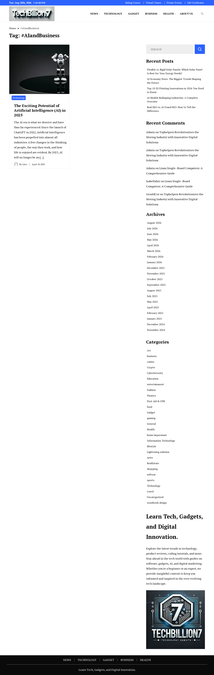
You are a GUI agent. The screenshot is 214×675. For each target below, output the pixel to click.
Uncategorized (155, 497)
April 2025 (153, 307)
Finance (151, 395)
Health (151, 429)
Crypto (151, 367)
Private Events (174, 2)
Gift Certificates (195, 2)
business (152, 356)
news (150, 457)
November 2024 (156, 330)
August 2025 (154, 290)
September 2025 (156, 285)
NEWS (94, 13)
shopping (152, 469)
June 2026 (152, 234)
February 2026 (155, 256)
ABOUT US (186, 13)
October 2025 (155, 279)
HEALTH (168, 13)
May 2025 (152, 301)
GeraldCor (152, 194)
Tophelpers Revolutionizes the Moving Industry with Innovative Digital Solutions (172, 137)
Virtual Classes (153, 2)
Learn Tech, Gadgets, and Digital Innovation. (107, 670)
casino (150, 361)
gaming (151, 418)
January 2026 (154, 262)
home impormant (157, 435)
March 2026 (153, 251)
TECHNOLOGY (113, 13)
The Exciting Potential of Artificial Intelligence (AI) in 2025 (40, 110)
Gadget (151, 412)
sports (150, 480)
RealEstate (153, 463)
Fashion (151, 390)
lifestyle (151, 446)
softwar (151, 474)
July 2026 (152, 228)
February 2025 (155, 313)
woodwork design (157, 502)
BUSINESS (151, 13)
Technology (18, 97)
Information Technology (161, 440)
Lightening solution (158, 452)
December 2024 (156, 324)
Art (149, 350)
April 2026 (153, 245)
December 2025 (156, 268)
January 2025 (154, 318)
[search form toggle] (202, 14)
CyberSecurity (155, 373)
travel (150, 491)
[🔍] (200, 49)
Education (152, 378)
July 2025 (152, 296)
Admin (150, 132)
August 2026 (154, 222)
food (149, 407)
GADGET (133, 13)
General (151, 423)
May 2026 (152, 239)
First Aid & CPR (156, 401)
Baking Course (132, 2)
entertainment (155, 384)
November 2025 (156, 273)
